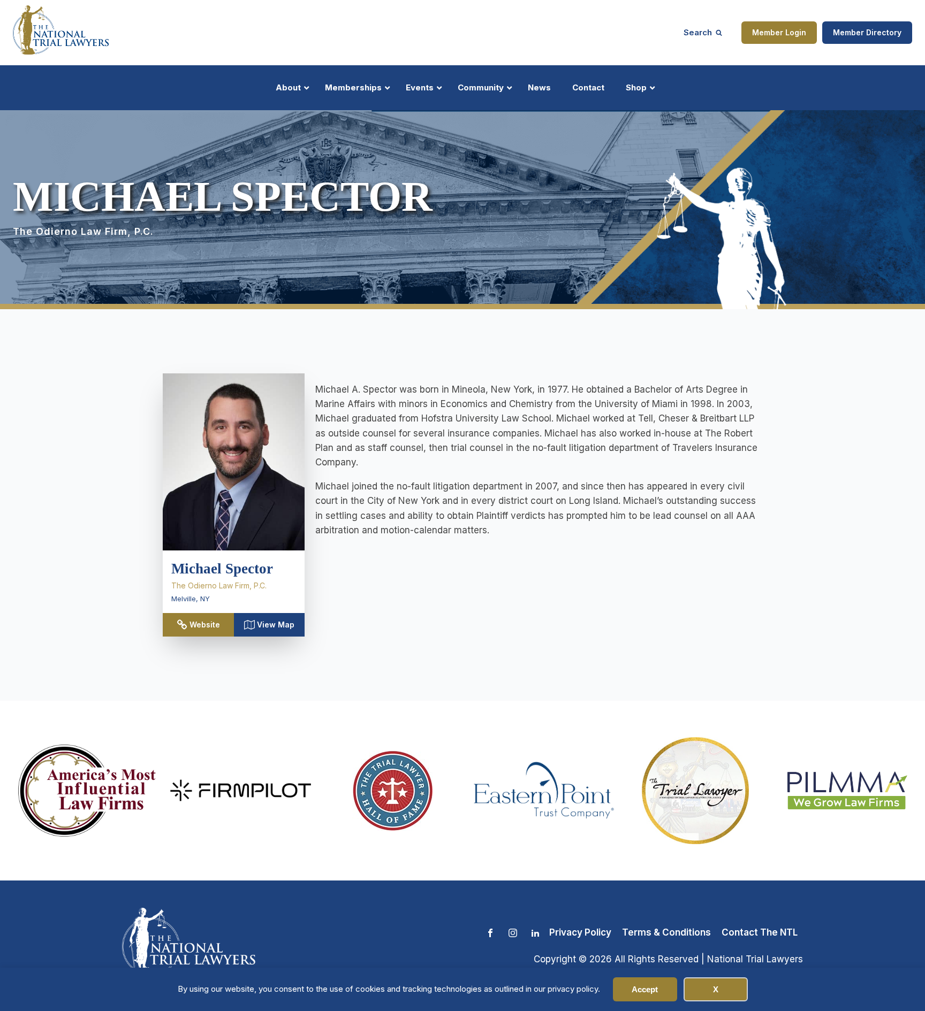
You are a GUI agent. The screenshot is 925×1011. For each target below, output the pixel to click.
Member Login (779, 32)
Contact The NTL (760, 932)
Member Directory (867, 32)
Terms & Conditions (666, 932)
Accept (645, 989)
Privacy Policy (580, 932)
